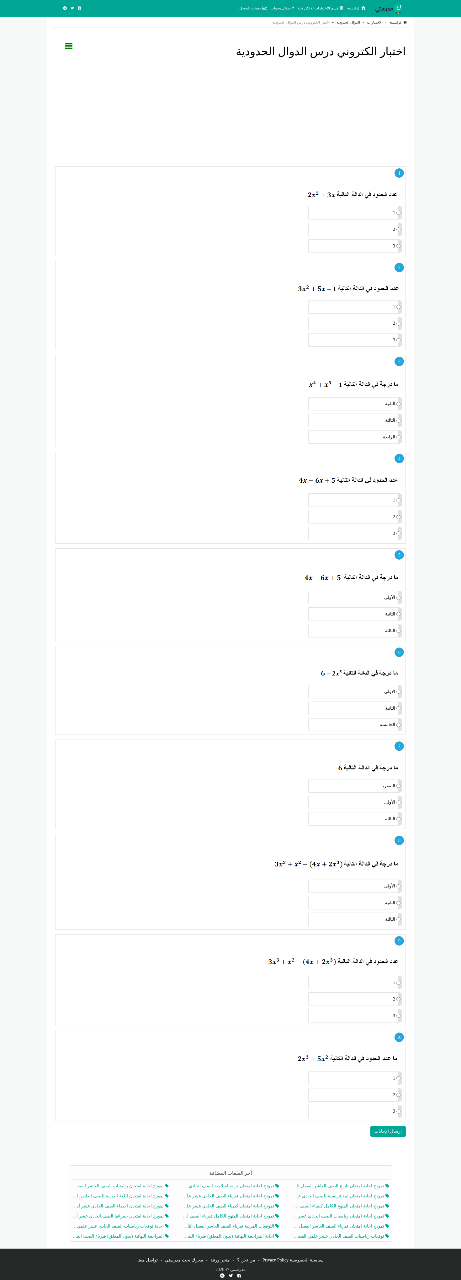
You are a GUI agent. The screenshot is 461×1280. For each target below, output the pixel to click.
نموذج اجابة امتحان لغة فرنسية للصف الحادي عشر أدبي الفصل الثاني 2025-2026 (338, 1196)
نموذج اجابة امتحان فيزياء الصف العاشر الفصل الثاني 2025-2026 (338, 1226)
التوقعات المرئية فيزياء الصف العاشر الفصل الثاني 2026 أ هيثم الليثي (228, 1226)
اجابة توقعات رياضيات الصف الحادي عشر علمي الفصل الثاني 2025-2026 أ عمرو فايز (118, 1226)
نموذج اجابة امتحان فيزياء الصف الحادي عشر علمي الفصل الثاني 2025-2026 (228, 1196)
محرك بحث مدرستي (184, 1260)
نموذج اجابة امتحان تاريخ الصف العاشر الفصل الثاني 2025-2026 (338, 1186)
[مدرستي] (390, 8)
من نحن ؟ (246, 1260)
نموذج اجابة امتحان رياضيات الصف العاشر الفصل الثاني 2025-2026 (118, 1186)
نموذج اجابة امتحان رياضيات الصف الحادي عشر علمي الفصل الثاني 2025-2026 (338, 1216)
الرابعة (389, 437)
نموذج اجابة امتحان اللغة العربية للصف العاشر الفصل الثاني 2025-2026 (118, 1196)
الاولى (389, 691)
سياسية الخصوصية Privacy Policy (293, 1260)
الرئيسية (354, 8)
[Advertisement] (230, 111)
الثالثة (390, 420)
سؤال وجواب (281, 8)
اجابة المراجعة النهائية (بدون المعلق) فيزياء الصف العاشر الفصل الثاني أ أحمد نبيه (228, 1236)
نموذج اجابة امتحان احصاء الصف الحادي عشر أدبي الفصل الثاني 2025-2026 (118, 1206)
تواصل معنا (147, 1260)
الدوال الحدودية (348, 22)
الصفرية (387, 786)
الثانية (390, 403)
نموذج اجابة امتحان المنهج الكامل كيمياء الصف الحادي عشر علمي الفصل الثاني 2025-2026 (338, 1206)
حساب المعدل (250, 8)
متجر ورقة (220, 1260)
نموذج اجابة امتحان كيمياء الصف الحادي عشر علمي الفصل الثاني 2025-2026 (228, 1206)
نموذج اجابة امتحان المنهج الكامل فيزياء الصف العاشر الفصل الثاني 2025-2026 (228, 1216)
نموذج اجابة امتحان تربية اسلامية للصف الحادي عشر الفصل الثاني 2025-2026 (228, 1186)
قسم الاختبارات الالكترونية (319, 8)
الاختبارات (374, 22)
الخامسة (387, 724)
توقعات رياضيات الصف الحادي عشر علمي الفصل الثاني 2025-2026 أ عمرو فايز (338, 1236)
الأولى (389, 597)
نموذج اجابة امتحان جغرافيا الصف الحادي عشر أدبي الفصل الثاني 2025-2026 (118, 1216)
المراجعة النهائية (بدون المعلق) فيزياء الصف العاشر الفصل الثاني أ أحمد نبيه (118, 1236)
